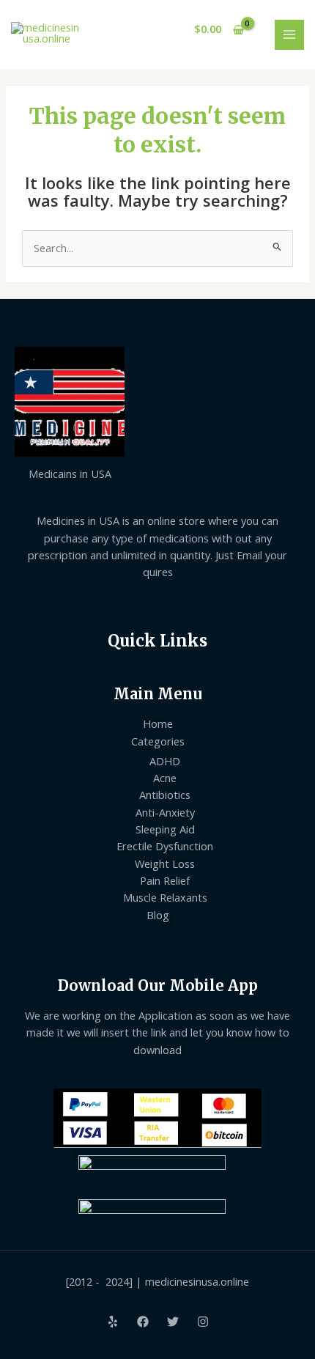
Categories (158, 741)
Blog (158, 914)
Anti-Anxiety (165, 812)
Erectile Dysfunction (164, 846)
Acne (165, 777)
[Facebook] (143, 1321)
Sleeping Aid (165, 829)
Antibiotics (164, 794)
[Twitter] (173, 1321)
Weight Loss (165, 863)
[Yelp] (113, 1321)
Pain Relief (165, 880)
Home (158, 723)
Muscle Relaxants (165, 897)
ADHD (164, 761)
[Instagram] (203, 1321)
